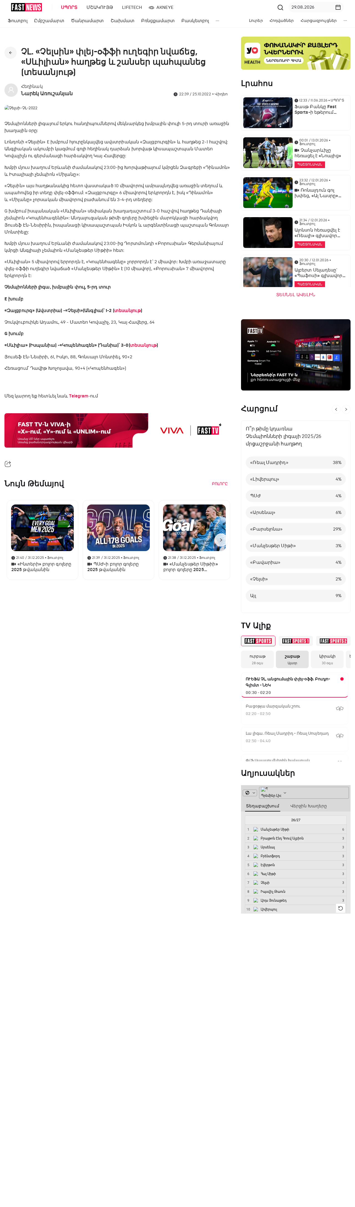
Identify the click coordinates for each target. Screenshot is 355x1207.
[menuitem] (68, 7)
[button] (338, 7)
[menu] (166, 7)
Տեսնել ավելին (295, 295)
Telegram (78, 396)
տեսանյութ (127, 310)
